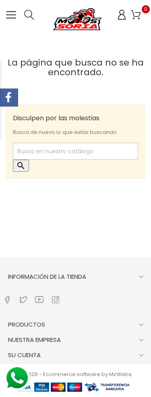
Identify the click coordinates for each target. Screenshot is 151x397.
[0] (136, 15)
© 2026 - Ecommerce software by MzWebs (75, 374)
